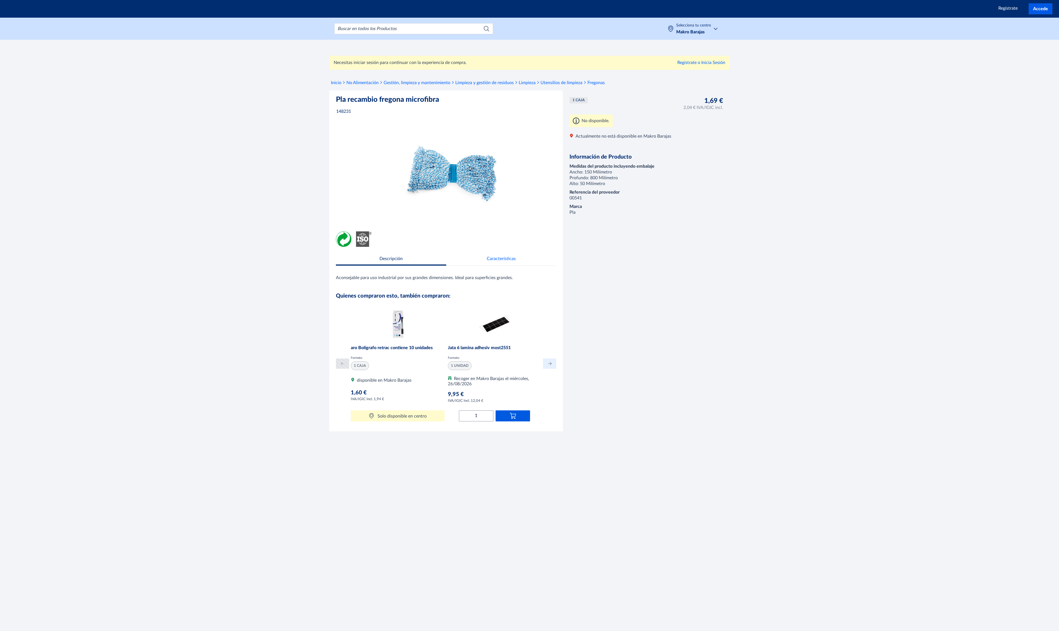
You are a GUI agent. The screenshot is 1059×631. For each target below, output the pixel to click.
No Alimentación (362, 83)
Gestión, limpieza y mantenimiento (417, 83)
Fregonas (596, 83)
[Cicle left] (342, 364)
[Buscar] (486, 28)
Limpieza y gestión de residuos (484, 83)
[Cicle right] (549, 364)
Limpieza (527, 83)
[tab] (391, 259)
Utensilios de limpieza (561, 83)
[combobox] (413, 28)
